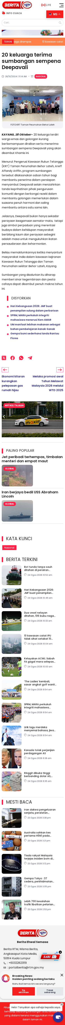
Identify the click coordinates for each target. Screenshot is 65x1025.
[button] (61, 5)
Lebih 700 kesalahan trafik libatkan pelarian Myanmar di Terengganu (39, 903)
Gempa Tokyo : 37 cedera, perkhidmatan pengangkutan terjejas (38, 880)
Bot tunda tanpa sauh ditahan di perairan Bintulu (38, 568)
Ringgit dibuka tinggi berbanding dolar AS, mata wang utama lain (38, 774)
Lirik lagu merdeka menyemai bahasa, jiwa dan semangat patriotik (39, 729)
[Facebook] (12, 357)
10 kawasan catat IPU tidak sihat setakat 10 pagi (37, 637)
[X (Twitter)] (4, 357)
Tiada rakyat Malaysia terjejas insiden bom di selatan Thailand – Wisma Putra (40, 857)
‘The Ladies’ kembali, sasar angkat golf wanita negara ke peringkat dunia (40, 683)
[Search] (60, 22)
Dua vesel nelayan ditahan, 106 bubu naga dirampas (39, 614)
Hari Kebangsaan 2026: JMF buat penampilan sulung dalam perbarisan (40, 591)
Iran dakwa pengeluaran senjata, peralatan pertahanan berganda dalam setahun (40, 811)
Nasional (41, 76)
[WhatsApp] (21, 357)
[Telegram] (30, 357)
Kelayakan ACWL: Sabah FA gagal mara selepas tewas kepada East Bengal (39, 660)
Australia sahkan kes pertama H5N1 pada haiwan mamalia (37, 834)
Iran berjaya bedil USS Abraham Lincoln (30, 494)
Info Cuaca (14, 13)
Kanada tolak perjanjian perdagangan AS (39, 752)
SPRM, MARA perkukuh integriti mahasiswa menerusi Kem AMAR (37, 706)
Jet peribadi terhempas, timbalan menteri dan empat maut (32, 458)
